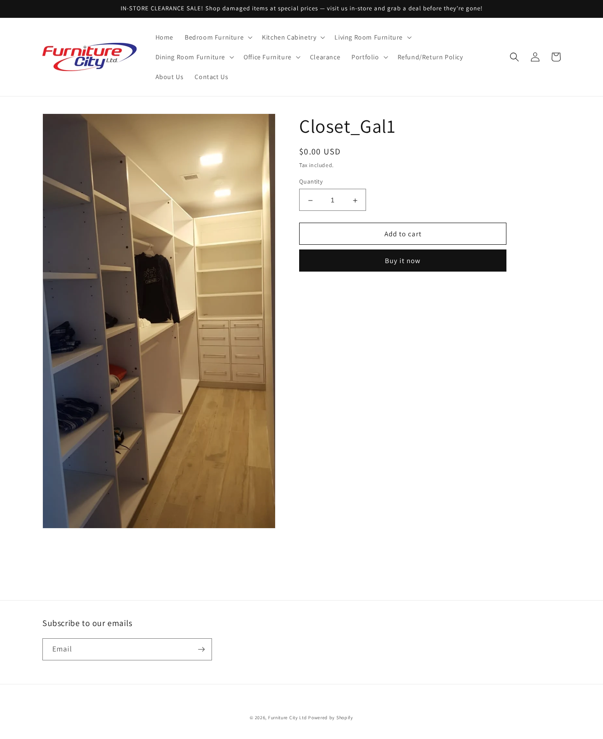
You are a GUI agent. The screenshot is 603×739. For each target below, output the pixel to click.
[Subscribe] (201, 649)
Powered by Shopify (330, 718)
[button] (217, 37)
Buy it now (403, 261)
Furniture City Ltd (287, 718)
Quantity (311, 182)
